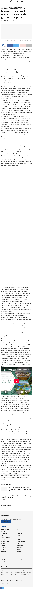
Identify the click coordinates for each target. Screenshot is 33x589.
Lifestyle (3, 561)
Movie (18, 529)
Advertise (9, 580)
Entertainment (5, 541)
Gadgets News (5, 551)
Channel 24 (16, 1)
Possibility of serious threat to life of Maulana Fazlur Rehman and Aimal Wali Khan (19, 489)
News (3, 479)
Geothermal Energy (22, 477)
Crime (2, 535)
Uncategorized (21, 559)
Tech (18, 555)
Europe (3, 543)
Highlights (4, 559)
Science (19, 547)
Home (2, 5)
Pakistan (19, 537)
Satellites (20, 545)
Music (18, 531)
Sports (19, 551)
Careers (16, 580)
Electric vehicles (5, 537)
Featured (3, 547)
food (2, 549)
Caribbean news (25, 475)
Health (3, 555)
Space (19, 549)
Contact (22, 580)
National (19, 533)
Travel (19, 557)
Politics (19, 539)
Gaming (3, 553)
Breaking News (8, 475)
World (7, 5)
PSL (18, 543)
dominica (4, 477)
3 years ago (12, 492)
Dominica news (12, 477)
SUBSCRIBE (6, 521)
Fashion (3, 545)
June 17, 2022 (4, 20)
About (2, 580)
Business (3, 531)
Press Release (21, 541)
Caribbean (12, 5)
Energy (3, 539)
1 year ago (5, 499)
